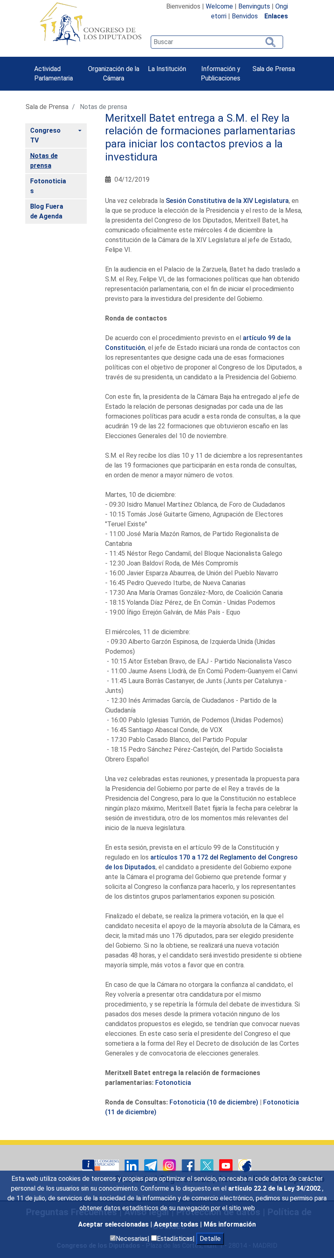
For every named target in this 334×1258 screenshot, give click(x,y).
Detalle (210, 1238)
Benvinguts (254, 6)
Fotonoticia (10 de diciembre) (213, 1102)
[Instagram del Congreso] (170, 1165)
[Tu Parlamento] (101, 1165)
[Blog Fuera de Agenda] (244, 1165)
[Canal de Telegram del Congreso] (151, 1165)
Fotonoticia (173, 1083)
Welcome (219, 6)
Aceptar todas (177, 1224)
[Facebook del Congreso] (189, 1165)
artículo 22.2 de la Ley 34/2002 (275, 1188)
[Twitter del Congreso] (207, 1165)
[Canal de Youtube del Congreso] (226, 1165)
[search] (217, 42)
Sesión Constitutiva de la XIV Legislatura (227, 201)
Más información (230, 1224)
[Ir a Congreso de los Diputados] (90, 23)
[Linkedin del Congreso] (132, 1165)
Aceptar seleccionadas (114, 1224)
